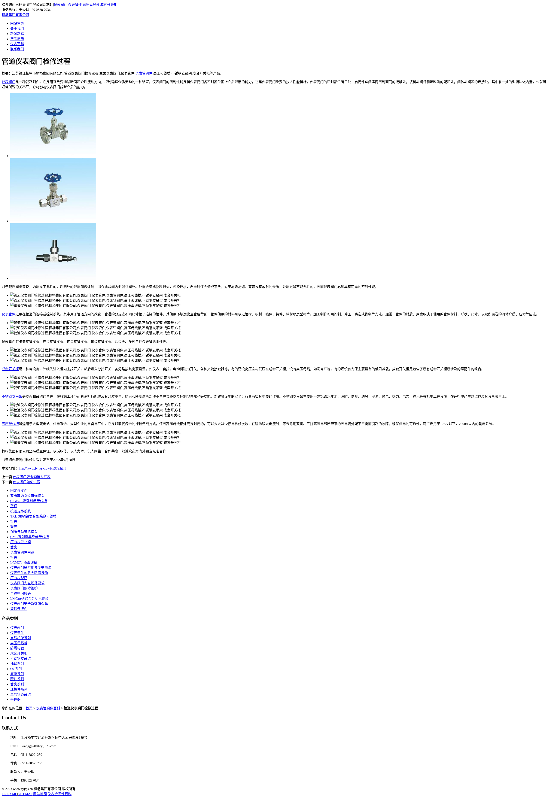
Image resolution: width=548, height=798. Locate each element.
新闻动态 (17, 34)
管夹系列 (17, 684)
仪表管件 (75, 4)
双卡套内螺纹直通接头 (27, 496)
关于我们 (17, 28)
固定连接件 (18, 490)
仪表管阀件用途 (22, 552)
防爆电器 (17, 648)
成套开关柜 (108, 4)
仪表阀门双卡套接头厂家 (32, 477)
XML (13, 794)
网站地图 (40, 794)
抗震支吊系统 (20, 511)
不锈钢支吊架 (12, 396)
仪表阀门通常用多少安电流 (30, 568)
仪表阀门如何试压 (26, 482)
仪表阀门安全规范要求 (27, 583)
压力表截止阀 (20, 542)
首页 (29, 708)
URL (5, 794)
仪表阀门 (60, 4)
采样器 (15, 699)
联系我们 (17, 49)
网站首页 (17, 23)
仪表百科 (17, 44)
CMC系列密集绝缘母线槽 (29, 537)
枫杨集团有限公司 (15, 15)
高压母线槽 (91, 4)
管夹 (13, 521)
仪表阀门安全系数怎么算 (29, 604)
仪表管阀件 (143, 73)
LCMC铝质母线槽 (23, 562)
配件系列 (17, 679)
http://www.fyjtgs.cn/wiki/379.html (42, 468)
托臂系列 (17, 663)
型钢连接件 (18, 609)
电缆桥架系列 (20, 638)
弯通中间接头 (20, 593)
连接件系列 (18, 689)
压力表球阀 (18, 578)
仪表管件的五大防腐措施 (29, 573)
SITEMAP (25, 794)
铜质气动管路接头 (24, 532)
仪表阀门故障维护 (24, 588)
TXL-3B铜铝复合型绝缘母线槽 (33, 516)
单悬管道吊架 (20, 694)
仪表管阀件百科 (48, 708)
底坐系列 (17, 674)
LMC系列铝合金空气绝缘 (29, 598)
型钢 (13, 506)
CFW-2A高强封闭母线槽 (28, 501)
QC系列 (16, 669)
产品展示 (17, 39)
